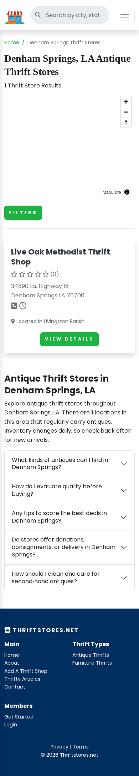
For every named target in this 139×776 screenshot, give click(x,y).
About (11, 662)
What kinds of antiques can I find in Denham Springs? (60, 464)
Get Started (19, 716)
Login (10, 724)
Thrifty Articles (22, 678)
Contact (14, 686)
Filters (23, 213)
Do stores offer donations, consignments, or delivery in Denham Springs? (63, 547)
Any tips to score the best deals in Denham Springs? (59, 517)
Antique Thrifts (90, 655)
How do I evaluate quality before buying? (57, 490)
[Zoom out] (126, 112)
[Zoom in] (126, 101)
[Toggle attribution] (127, 192)
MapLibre (112, 192)
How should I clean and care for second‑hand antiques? (56, 577)
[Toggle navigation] (125, 17)
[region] (69, 146)
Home (11, 42)
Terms (81, 746)
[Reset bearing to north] (126, 122)
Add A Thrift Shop (25, 671)
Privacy (59, 746)
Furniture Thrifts (92, 662)
